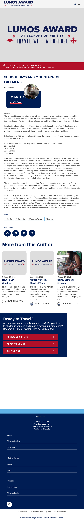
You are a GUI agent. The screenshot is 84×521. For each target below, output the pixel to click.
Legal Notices (37, 518)
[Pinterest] (24, 233)
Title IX (61, 518)
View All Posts (16, 102)
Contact (10, 481)
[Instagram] (9, 504)
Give (9, 470)
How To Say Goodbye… (8, 281)
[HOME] (4, 65)
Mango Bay (20, 219)
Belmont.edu (12, 487)
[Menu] (79, 4)
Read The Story (15, 301)
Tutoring (49, 219)
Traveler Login (13, 493)
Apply (9, 464)
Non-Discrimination (50, 518)
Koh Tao (8, 219)
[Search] (75, 4)
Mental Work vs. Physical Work (38, 281)
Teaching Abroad (35, 219)
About (9, 435)
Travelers (11, 447)
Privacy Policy (25, 518)
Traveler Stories (13, 441)
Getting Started (13, 458)
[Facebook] (7, 233)
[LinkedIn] (32, 233)
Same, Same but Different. (65, 281)
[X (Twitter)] (15, 233)
